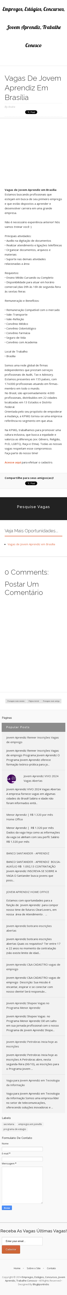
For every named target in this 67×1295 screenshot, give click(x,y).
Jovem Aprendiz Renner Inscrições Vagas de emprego (32, 740)
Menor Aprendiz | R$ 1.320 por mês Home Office (29, 817)
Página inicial (34, 701)
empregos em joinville (30, 1124)
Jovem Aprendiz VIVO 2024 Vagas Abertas (41, 778)
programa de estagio (15, 1129)
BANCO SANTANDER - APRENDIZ (27, 853)
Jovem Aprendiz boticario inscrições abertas (29, 928)
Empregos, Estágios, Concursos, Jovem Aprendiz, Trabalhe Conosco (33, 27)
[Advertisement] (33, 154)
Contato (51, 1268)
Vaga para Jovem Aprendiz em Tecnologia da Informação (33, 1082)
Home (17, 1268)
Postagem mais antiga (51, 701)
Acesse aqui (13, 462)
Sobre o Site (34, 1268)
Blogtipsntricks (41, 1284)
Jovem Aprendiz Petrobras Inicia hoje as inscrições (32, 1044)
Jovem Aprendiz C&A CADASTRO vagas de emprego (33, 967)
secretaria (9, 1124)
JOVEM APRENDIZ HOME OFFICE (27, 892)
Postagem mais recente (15, 701)
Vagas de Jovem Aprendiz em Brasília (31, 544)
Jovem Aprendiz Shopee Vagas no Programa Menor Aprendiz (27, 1005)
